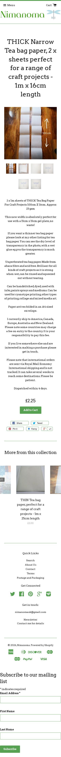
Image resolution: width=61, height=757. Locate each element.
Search (30, 560)
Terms (30, 573)
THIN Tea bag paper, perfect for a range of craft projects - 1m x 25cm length (30, 509)
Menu (11, 5)
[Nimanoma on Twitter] (12, 595)
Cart (49, 5)
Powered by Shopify (42, 645)
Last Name (7, 729)
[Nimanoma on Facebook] (21, 595)
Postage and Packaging (30, 577)
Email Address (10, 693)
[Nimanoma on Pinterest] (30, 595)
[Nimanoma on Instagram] (48, 595)
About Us (30, 564)
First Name (7, 711)
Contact (30, 569)
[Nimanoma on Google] (39, 595)
